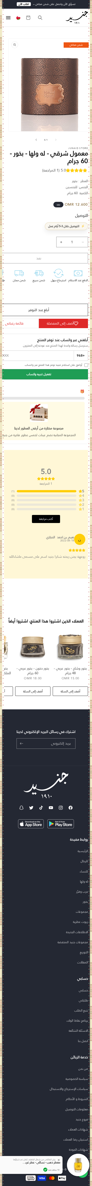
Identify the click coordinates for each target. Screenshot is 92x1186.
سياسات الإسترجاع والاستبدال (69, 1089)
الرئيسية (83, 851)
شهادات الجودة (78, 1149)
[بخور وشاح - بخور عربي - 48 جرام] (70, 646)
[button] (37, 18)
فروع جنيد (82, 1119)
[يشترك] (21, 743)
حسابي (83, 990)
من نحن (83, 1069)
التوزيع (84, 952)
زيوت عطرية (80, 922)
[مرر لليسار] (56, 140)
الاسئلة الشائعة (78, 1030)
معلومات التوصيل (76, 1109)
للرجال (84, 861)
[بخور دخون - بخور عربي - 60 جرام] (32, 646)
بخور (85, 901)
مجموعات (82, 912)
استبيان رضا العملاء (75, 1139)
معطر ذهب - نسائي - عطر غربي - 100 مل (40, 1162)
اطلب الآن (24, 4)
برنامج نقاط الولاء (77, 1020)
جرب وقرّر (82, 891)
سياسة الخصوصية (77, 1079)
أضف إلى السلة (70, 691)
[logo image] (74, 17)
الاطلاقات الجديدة (77, 932)
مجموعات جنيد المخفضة (73, 942)
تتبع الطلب (81, 1010)
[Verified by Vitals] (45, 1169)
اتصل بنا (83, 1041)
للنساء (84, 871)
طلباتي (83, 1000)
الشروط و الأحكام (77, 1099)
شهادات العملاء (78, 1129)
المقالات (82, 962)
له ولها (84, 881)
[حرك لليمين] (36, 140)
